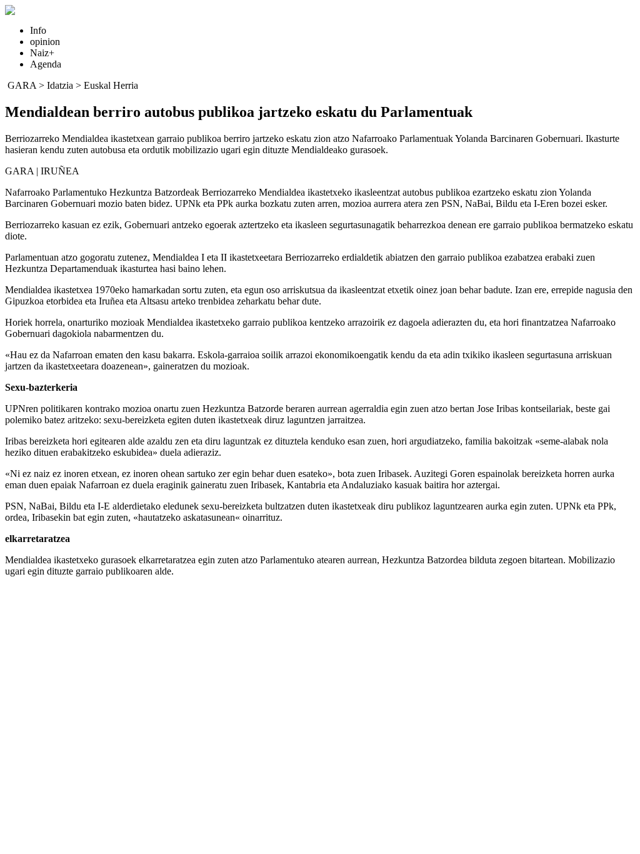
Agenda (45, 64)
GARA (22, 85)
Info (38, 30)
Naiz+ (42, 53)
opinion (45, 41)
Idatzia (60, 85)
